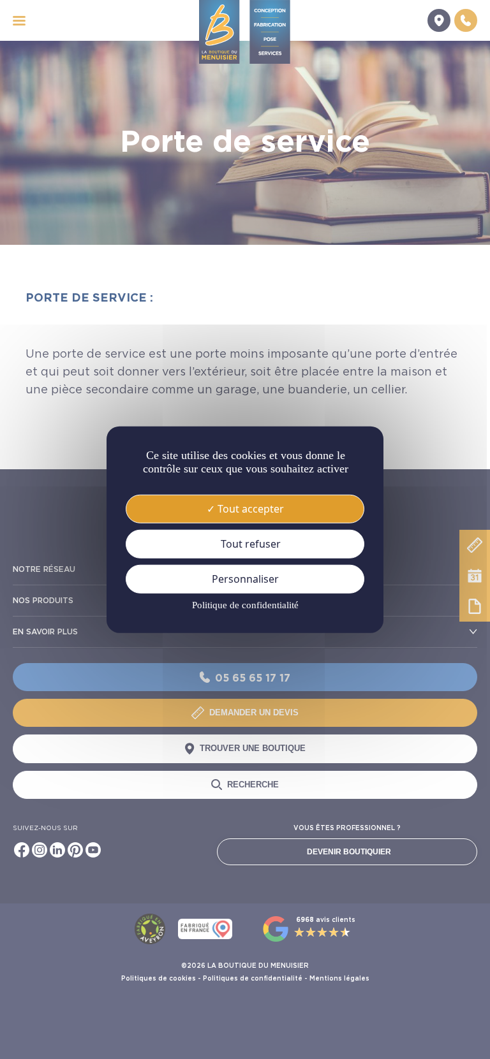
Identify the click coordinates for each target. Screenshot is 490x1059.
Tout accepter (249, 508)
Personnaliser (245, 579)
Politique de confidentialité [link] (245, 605)
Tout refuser (249, 543)
